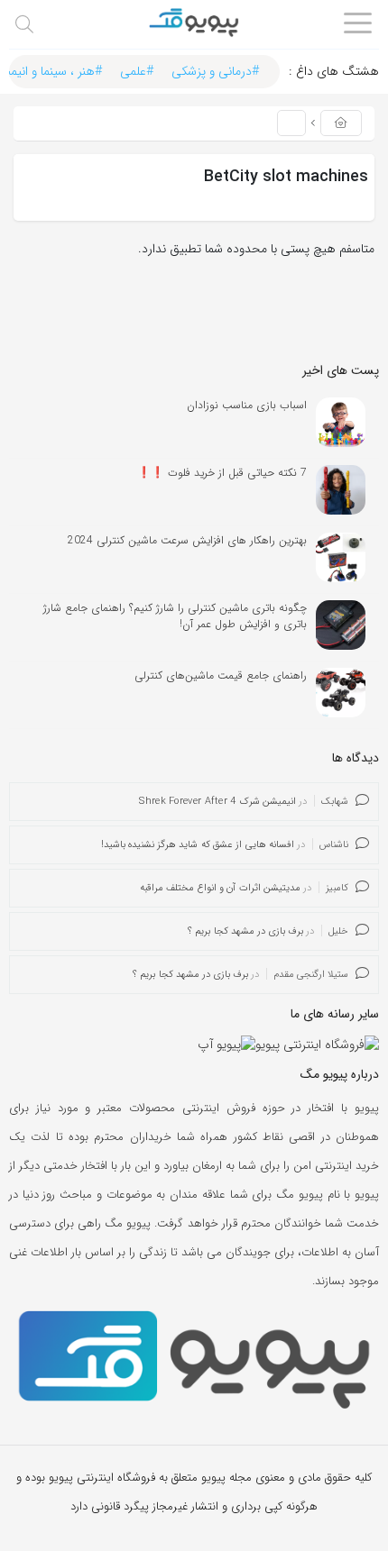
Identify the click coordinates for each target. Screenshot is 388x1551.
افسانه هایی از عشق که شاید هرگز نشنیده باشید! (197, 845)
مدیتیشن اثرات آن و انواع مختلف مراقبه (220, 888)
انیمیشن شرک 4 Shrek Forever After (217, 801)
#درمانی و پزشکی (215, 71)
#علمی (136, 71)
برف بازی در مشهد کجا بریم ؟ (245, 931)
